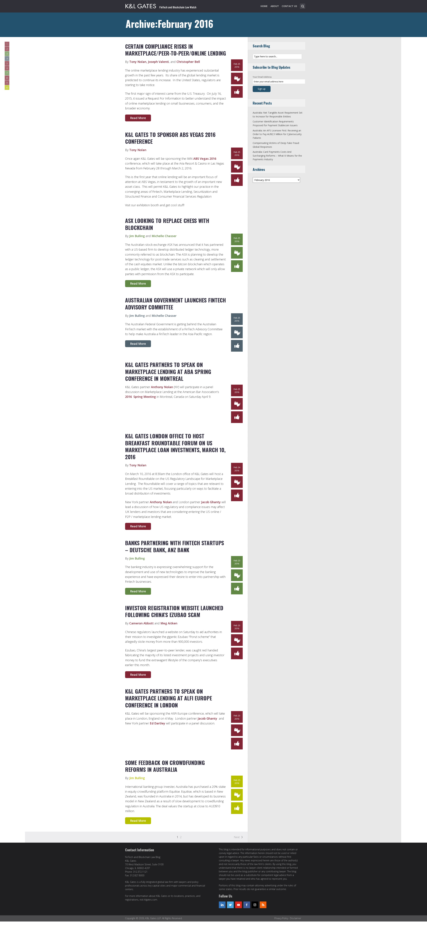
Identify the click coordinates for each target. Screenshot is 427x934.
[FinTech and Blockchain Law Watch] (161, 6)
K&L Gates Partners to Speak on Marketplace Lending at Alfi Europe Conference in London (168, 698)
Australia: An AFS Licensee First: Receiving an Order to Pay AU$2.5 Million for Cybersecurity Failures (277, 134)
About (275, 6)
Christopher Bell (188, 62)
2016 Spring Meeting (140, 397)
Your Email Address (262, 77)
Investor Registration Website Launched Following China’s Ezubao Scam (174, 611)
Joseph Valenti (158, 62)
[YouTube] (238, 904)
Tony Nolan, (138, 62)
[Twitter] (230, 904)
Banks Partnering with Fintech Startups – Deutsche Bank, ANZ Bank (174, 546)
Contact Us (289, 6)
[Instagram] (255, 904)
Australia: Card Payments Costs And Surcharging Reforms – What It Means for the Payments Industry (277, 155)
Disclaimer (295, 918)
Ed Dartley (157, 723)
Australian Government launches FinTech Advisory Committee (175, 303)
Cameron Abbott (141, 623)
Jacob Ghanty (211, 502)
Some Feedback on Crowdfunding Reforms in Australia (165, 766)
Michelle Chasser (164, 236)
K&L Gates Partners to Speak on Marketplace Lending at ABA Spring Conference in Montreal (168, 371)
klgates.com (150, 899)
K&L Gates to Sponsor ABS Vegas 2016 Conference (170, 138)
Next (237, 837)
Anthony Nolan (162, 387)
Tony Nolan (137, 150)
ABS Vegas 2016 (204, 159)
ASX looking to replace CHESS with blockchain (167, 224)
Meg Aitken (168, 623)
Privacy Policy (281, 918)
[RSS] (263, 904)
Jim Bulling (137, 236)
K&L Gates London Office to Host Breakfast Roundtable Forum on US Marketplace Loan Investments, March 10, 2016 (175, 446)
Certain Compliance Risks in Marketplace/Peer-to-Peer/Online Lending (175, 49)
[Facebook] (246, 904)
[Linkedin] (222, 904)
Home (264, 6)
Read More (138, 118)
